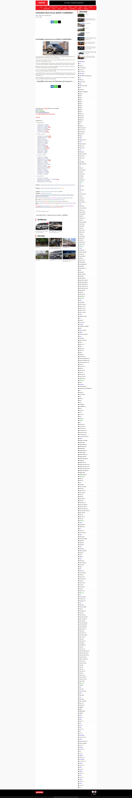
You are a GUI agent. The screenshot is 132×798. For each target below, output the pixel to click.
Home (41, 6)
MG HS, (57, 199)
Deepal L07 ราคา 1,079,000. (43, 157)
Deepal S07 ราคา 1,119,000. (43, 163)
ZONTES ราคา (81, 785)
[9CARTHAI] (42, 3)
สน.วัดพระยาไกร (87, 32)
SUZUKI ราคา (81, 769)
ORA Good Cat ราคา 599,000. (43, 140)
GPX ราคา (80, 733)
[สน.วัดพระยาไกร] (81, 34)
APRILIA (80, 715)
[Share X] (59, 22)
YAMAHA (80, 779)
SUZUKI (51, 207)
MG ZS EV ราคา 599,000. (42, 139)
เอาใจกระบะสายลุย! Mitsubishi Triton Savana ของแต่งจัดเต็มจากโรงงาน (90, 43)
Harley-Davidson (81, 735)
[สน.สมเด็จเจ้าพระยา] (81, 25)
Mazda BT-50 (52, 203)
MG (65, 206)
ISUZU (86, 6)
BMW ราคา (81, 725)
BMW (41, 206)
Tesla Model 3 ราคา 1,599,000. (43, 171)
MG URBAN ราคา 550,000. (43, 137)
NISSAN (47, 207)
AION (61, 6)
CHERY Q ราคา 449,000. (42, 129)
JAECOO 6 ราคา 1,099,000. (43, 158)
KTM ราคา (81, 753)
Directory (79, 8)
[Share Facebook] (52, 22)
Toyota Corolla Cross (44, 196)
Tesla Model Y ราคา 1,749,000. (43, 172)
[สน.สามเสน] (81, 15)
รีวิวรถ (46, 6)
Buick (40, 211)
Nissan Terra (59, 201)
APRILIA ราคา (81, 717)
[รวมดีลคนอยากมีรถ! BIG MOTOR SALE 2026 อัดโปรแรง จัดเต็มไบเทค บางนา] (81, 57)
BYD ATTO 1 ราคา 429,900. (43, 128)
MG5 (58, 188)
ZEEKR (59, 8)
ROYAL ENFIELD (81, 759)
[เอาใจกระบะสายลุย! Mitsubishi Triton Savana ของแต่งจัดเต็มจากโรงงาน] (81, 43)
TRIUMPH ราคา (81, 773)
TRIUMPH (80, 771)
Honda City (43, 188)
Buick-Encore (43, 211)
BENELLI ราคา (81, 721)
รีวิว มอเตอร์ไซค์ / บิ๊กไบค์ (53, 6)
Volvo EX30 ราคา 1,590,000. (43, 170)
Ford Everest (40, 201)
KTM (80, 751)
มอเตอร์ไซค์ (65, 8)
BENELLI (80, 719)
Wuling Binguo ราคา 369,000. (43, 124)
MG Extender (64, 203)
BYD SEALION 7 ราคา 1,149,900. (44, 164)
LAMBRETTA (81, 755)
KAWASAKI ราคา (81, 749)
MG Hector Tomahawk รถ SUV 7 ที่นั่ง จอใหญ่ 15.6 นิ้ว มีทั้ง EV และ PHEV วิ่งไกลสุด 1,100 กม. (90, 38)
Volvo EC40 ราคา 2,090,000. (43, 178)
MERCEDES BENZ (47, 8)
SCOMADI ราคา (81, 765)
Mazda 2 (55, 188)
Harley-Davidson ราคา (82, 737)
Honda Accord (43, 193)
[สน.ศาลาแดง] (81, 29)
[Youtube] (95, 792)
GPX (80, 731)
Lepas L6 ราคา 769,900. (42, 148)
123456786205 (42, 111)
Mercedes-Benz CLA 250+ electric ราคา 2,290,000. (47, 179)
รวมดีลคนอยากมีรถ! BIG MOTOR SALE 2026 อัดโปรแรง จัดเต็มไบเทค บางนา (90, 57)
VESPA (80, 775)
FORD (75, 6)
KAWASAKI (81, 747)
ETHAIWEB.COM (75, 797)
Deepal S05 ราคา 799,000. (42, 151)
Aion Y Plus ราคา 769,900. (42, 149)
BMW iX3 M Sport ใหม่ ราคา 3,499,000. (45, 181)
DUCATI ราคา (81, 729)
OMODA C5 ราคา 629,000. (42, 142)
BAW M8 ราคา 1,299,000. (42, 166)
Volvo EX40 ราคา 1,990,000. (43, 174)
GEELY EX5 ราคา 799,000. (43, 150)
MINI (67, 206)
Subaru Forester (62, 199)
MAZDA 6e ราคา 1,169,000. (43, 160)
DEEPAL (70, 6)
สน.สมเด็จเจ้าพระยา (88, 23)
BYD (65, 6)
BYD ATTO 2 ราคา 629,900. (43, 143)
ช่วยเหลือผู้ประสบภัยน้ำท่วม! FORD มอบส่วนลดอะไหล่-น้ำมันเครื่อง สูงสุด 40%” (90, 19)
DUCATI (80, 727)
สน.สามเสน (86, 14)
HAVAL (49, 206)
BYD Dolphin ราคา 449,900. (43, 130)
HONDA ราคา (81, 745)
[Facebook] (93, 792)
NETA (44, 207)
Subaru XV (38, 196)
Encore (48, 211)
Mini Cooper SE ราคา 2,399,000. (44, 180)
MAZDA (90, 6)
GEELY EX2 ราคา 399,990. (43, 127)
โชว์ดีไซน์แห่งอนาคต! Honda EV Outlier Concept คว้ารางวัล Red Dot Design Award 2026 (90, 52)
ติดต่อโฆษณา (86, 8)
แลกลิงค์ (94, 794)
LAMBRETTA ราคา (82, 757)
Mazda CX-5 (49, 199)
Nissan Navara (70, 203)
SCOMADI (80, 763)
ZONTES (80, 783)
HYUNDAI (56, 206)
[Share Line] (55, 22)
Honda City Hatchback (49, 188)
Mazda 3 (56, 191)
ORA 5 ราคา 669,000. (42, 144)
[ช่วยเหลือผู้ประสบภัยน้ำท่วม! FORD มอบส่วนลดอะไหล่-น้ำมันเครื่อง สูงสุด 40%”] (81, 20)
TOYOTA (53, 8)
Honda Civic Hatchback (50, 191)
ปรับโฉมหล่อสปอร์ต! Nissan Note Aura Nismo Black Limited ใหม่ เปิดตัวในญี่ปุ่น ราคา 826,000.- (90, 47)
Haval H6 (53, 199)
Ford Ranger (41, 203)
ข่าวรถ (80, 787)
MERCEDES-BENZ (39, 207)
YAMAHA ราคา (81, 781)
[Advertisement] (43, 98)
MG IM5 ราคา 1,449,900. (42, 169)
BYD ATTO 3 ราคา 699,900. (43, 145)
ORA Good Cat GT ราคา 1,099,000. (44, 159)
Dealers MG (81, 392)
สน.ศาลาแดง (87, 28)
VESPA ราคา (81, 777)
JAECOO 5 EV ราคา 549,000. (43, 136)
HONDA (80, 6)
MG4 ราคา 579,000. (41, 138)
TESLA (54, 207)
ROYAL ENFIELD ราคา (82, 761)
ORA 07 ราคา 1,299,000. (42, 165)
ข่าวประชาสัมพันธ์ (72, 8)
